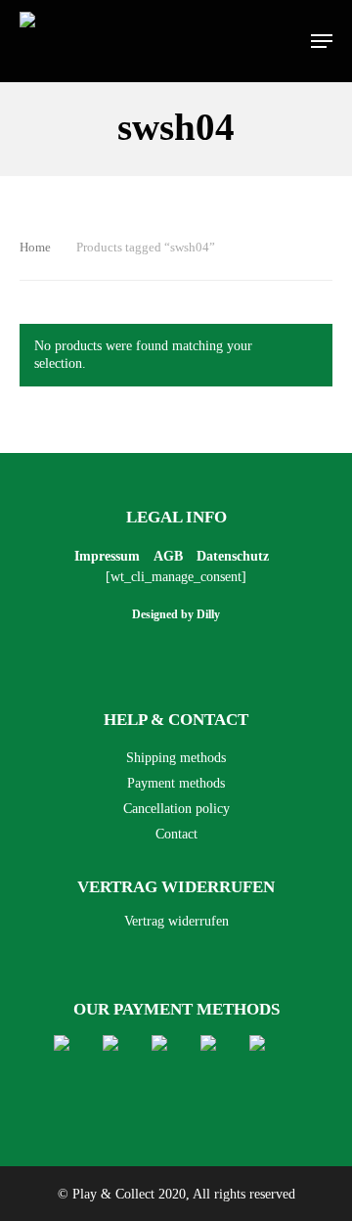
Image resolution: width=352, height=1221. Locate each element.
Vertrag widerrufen (176, 921)
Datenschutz (233, 556)
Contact (176, 834)
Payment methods (176, 783)
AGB (168, 556)
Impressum (107, 556)
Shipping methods (176, 757)
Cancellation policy (176, 808)
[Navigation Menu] (321, 41)
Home (35, 247)
